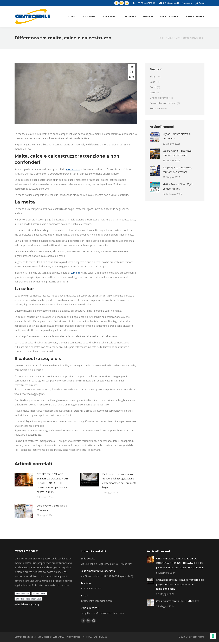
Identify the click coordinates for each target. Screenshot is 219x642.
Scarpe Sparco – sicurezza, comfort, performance (177, 170)
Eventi (153, 87)
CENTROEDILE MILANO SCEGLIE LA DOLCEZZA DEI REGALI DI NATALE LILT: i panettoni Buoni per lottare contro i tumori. (52, 482)
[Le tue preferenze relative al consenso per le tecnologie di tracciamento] (213, 636)
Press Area (156, 108)
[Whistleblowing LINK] (27, 604)
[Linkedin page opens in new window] (127, 3)
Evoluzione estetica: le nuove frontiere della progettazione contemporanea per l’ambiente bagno (119, 480)
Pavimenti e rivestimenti (163, 103)
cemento (76, 272)
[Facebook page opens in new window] (116, 3)
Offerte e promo (159, 97)
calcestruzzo (73, 169)
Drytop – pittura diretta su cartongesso (177, 136)
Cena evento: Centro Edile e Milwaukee (52, 508)
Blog (152, 76)
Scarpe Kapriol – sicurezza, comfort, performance (177, 153)
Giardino (154, 92)
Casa (152, 81)
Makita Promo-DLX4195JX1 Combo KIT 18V (178, 186)
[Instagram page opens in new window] (121, 3)
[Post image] (24, 479)
